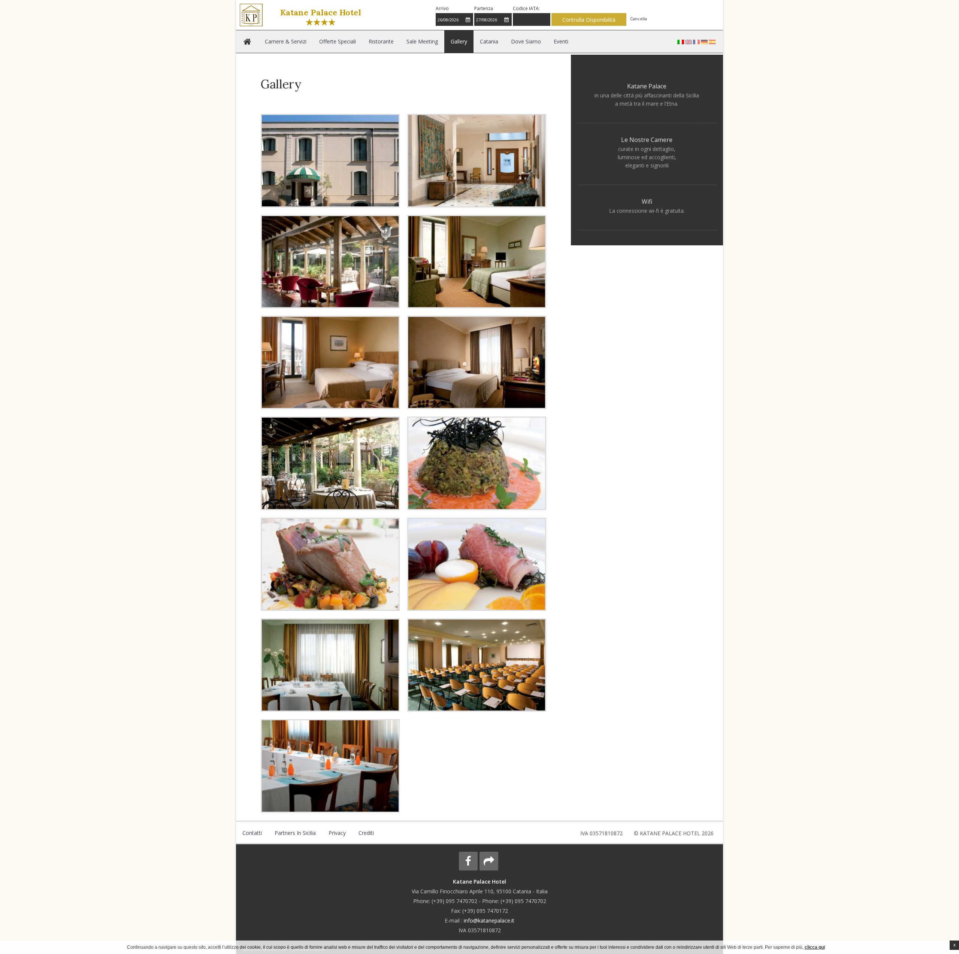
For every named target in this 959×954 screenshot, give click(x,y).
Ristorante (347, 41)
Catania (419, 41)
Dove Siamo (443, 41)
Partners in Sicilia (276, 833)
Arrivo (442, 8)
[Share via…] (489, 861)
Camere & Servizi (278, 41)
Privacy (305, 833)
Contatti (246, 833)
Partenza (483, 8)
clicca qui (815, 947)
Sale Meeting (375, 41)
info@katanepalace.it (489, 920)
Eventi (466, 41)
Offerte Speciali (316, 41)
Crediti (324, 833)
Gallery (399, 41)
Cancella (638, 18)
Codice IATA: (526, 8)
